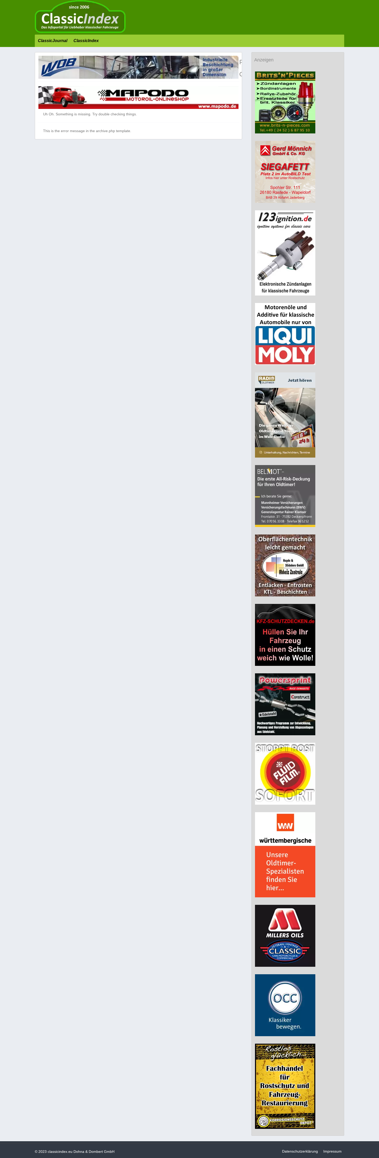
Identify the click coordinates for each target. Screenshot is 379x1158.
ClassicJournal (52, 40)
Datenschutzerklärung (300, 1151)
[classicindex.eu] (80, 32)
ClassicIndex (86, 40)
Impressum (332, 1151)
